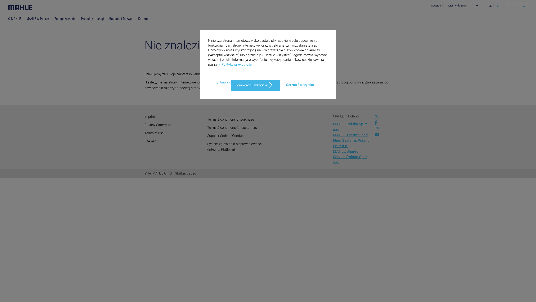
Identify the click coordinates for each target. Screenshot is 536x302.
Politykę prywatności (237, 64)
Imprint (225, 82)
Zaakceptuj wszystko (252, 85)
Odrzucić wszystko (300, 85)
